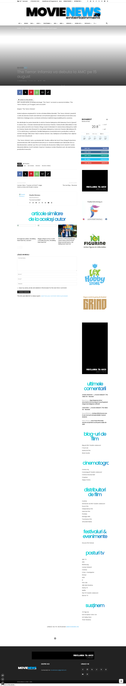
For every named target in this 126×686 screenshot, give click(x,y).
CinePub (84, 501)
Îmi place (105, 148)
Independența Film (87, 509)
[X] (99, 1)
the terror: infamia (46, 165)
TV (94, 23)
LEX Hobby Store (86, 617)
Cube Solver (85, 408)
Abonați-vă (105, 162)
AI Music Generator (87, 395)
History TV (85, 588)
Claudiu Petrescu (23, 80)
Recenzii (26, 23)
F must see (85, 448)
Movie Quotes (86, 453)
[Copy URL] (48, 92)
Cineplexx (85, 477)
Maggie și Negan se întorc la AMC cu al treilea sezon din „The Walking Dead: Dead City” (47, 240)
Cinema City (85, 469)
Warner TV (85, 595)
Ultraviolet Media (87, 521)
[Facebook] (87, 1)
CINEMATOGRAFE (67, 1)
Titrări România (86, 620)
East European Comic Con (89, 614)
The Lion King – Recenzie (70, 185)
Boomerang (85, 564)
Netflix (84, 590)
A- (3, 683)
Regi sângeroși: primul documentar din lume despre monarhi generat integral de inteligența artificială (95, 402)
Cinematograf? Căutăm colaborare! (92, 472)
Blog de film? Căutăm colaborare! (91, 445)
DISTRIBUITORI (77, 1)
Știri (25, 67)
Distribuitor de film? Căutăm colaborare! (93, 503)
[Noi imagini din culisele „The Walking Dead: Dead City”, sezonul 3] (26, 230)
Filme (31, 23)
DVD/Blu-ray (78, 23)
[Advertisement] (47, 157)
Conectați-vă (104, 152)
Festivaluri (87, 23)
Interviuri (68, 23)
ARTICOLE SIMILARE (47, 214)
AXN (83, 562)
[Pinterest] (31, 92)
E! (82, 580)
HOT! (19, 23)
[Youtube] (104, 1)
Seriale (27, 28)
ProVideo (84, 514)
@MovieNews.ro (72, 627)
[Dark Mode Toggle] (121, 681)
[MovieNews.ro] (63, 11)
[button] (107, 23)
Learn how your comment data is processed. (54, 296)
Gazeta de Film (86, 450)
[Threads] (107, 1)
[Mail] (36, 203)
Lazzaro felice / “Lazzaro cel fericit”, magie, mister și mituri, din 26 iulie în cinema (29, 186)
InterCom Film (86, 511)
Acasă (19, 28)
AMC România (26, 163)
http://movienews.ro (34, 197)
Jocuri (38, 23)
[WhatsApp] (36, 92)
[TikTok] (96, 1)
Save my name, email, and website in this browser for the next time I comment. (43, 288)
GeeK (55, 23)
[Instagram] (90, 1)
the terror (38, 165)
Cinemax (84, 570)
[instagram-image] (8, 638)
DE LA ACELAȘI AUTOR (47, 219)
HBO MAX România (87, 585)
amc (25, 165)
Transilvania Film (87, 519)
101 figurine (85, 612)
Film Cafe (84, 582)
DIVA (83, 577)
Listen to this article (26, 100)
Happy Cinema (86, 480)
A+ (3, 675)
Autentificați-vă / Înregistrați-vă (50, 1)
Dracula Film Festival (88, 543)
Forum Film (85, 506)
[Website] (102, 1)
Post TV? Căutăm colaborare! (90, 593)
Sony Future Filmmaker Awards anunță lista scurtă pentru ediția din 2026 (94, 422)
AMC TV (84, 559)
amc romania (31, 165)
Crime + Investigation (88, 572)
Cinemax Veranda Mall (88, 474)
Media (61, 23)
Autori (60, 1)
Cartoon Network (87, 567)
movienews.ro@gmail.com (58, 670)
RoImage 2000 (86, 516)
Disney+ (84, 575)
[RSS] (93, 1)
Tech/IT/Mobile (46, 23)
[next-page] (21, 247)
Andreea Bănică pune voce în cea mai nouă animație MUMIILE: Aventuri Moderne (94, 415)
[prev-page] (18, 247)
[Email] (42, 92)
